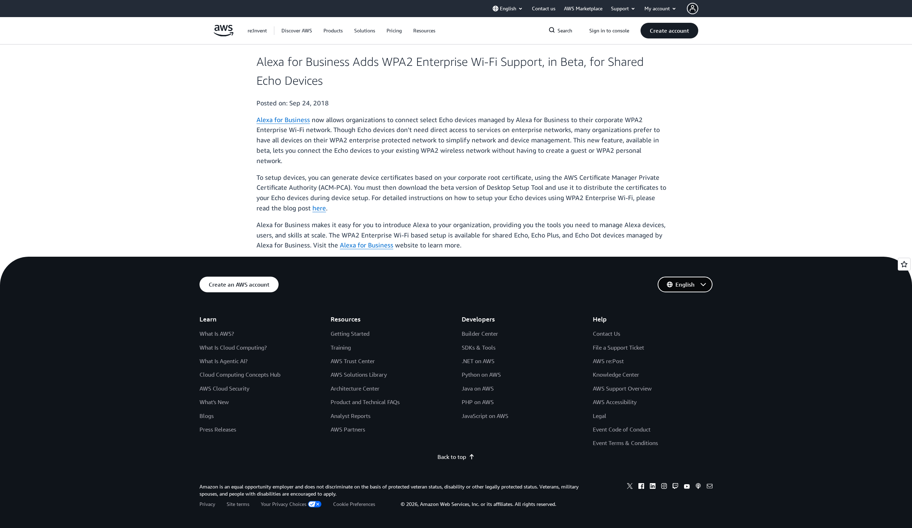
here (319, 208)
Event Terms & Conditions (625, 442)
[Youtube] (687, 487)
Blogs (207, 415)
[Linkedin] (653, 487)
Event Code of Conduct (622, 429)
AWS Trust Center (353, 361)
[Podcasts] (698, 487)
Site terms (238, 504)
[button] (297, 30)
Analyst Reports (350, 415)
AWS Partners (348, 429)
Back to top (451, 456)
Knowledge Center (616, 374)
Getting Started (350, 333)
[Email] (709, 487)
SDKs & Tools (479, 347)
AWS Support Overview (622, 388)
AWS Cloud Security (224, 388)
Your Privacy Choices (283, 504)
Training (341, 347)
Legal (599, 415)
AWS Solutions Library (359, 374)
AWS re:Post (608, 361)
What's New (214, 402)
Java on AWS (478, 388)
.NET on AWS (478, 361)
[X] (630, 487)
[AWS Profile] (692, 8)
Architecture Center (355, 388)
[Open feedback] (904, 264)
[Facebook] (641, 487)
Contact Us (606, 333)
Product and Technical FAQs (365, 402)
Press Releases (218, 429)
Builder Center (480, 333)
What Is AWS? (217, 333)
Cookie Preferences (354, 504)
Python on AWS (481, 374)
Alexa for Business (283, 120)
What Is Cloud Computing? (233, 347)
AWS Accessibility (615, 402)
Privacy (207, 504)
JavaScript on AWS (485, 415)
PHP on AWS (478, 402)
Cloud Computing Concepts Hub (240, 374)
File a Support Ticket (618, 347)
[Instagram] (664, 487)
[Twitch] (675, 487)
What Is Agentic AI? (224, 361)
